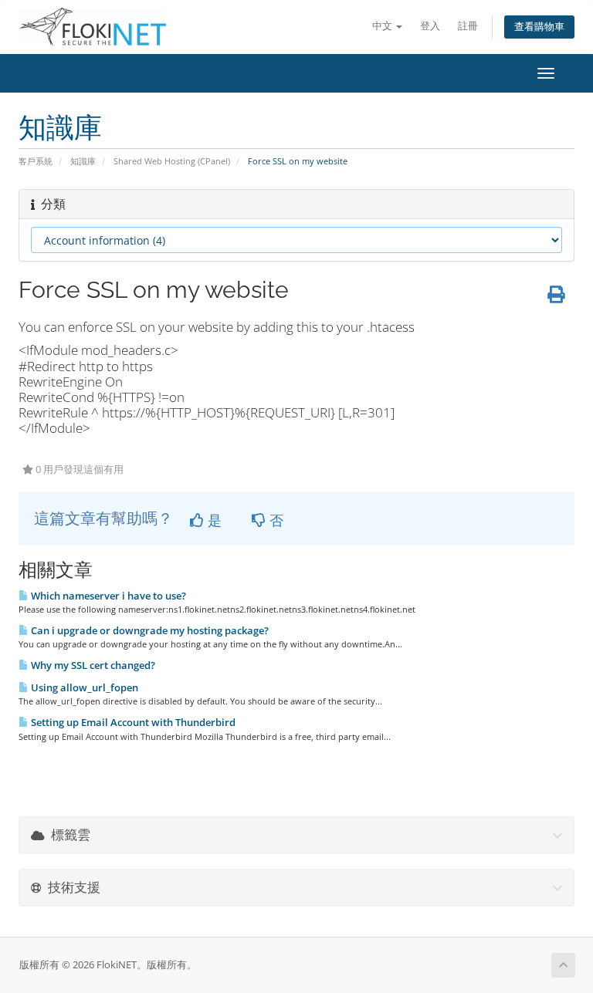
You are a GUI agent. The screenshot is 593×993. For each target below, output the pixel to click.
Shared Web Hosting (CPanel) (172, 161)
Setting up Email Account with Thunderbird (132, 722)
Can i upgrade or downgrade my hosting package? (149, 630)
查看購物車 (539, 26)
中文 (383, 25)
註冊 (468, 25)
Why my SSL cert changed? (92, 665)
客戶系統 (36, 161)
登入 (430, 25)
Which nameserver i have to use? (107, 596)
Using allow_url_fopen (83, 687)
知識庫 (83, 161)
